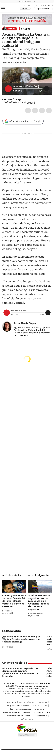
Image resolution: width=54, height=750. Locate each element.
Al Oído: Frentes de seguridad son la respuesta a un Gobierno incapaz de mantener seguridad (39, 602)
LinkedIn (42, 110)
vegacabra (24, 99)
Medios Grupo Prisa (27, 735)
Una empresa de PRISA (27, 728)
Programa (24, 8)
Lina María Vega (12, 99)
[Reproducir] (8, 88)
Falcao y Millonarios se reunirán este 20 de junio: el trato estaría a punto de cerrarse (14, 601)
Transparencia (40, 716)
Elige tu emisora (43, 9)
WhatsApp (49, 110)
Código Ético (27, 719)
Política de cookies (42, 712)
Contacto (11, 702)
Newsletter (42, 702)
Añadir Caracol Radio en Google (25, 121)
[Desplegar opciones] (46, 88)
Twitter (35, 110)
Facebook (28, 110)
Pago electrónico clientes (18, 705)
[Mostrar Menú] (3, 7)
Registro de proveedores (20, 709)
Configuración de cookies (18, 716)
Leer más (23, 335)
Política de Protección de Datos (17, 712)
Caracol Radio (14, 7)
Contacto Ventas (26, 702)
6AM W (25, 28)
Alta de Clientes (40, 705)
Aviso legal (39, 709)
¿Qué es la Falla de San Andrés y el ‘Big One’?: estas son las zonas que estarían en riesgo (21, 639)
